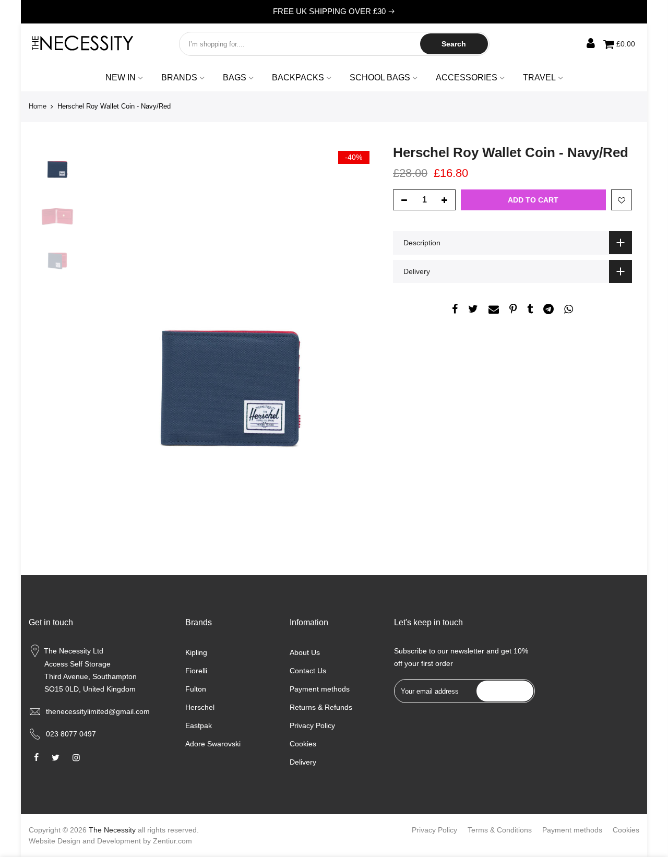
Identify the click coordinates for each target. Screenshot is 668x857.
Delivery (303, 762)
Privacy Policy (312, 725)
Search (454, 44)
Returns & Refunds (321, 707)
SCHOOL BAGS (380, 77)
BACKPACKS (298, 77)
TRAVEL (539, 77)
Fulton (195, 689)
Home (37, 106)
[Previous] (101, 330)
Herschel (199, 707)
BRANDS (179, 77)
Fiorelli (196, 670)
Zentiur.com (172, 841)
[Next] (359, 330)
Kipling (196, 652)
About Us (305, 652)
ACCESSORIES (466, 77)
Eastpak (198, 725)
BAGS (234, 77)
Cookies (303, 744)
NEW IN (120, 77)
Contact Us (308, 670)
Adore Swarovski (213, 744)
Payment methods (320, 689)
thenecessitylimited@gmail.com (98, 711)
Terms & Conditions (500, 830)
